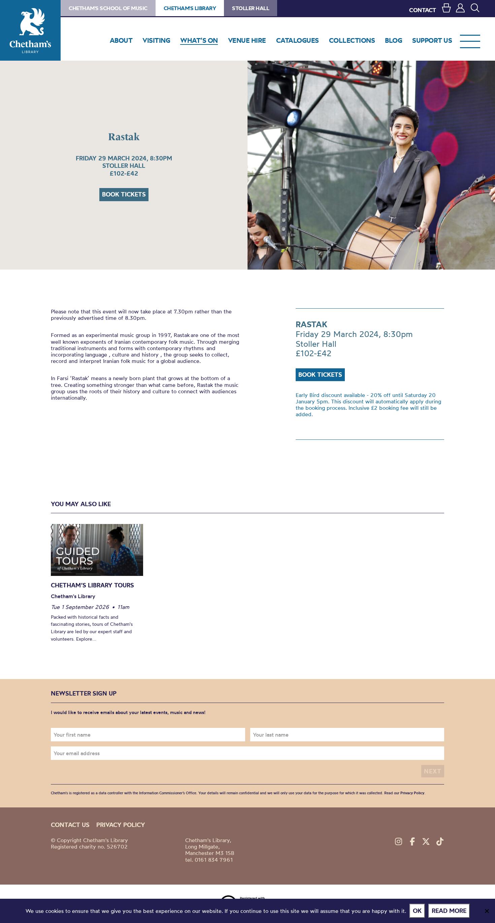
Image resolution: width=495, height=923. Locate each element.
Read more (449, 911)
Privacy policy (120, 825)
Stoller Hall (250, 8)
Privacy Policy (412, 793)
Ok (417, 911)
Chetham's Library (30, 30)
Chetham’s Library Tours (92, 585)
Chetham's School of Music (108, 8)
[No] (486, 910)
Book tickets (124, 194)
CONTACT (422, 9)
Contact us (70, 825)
